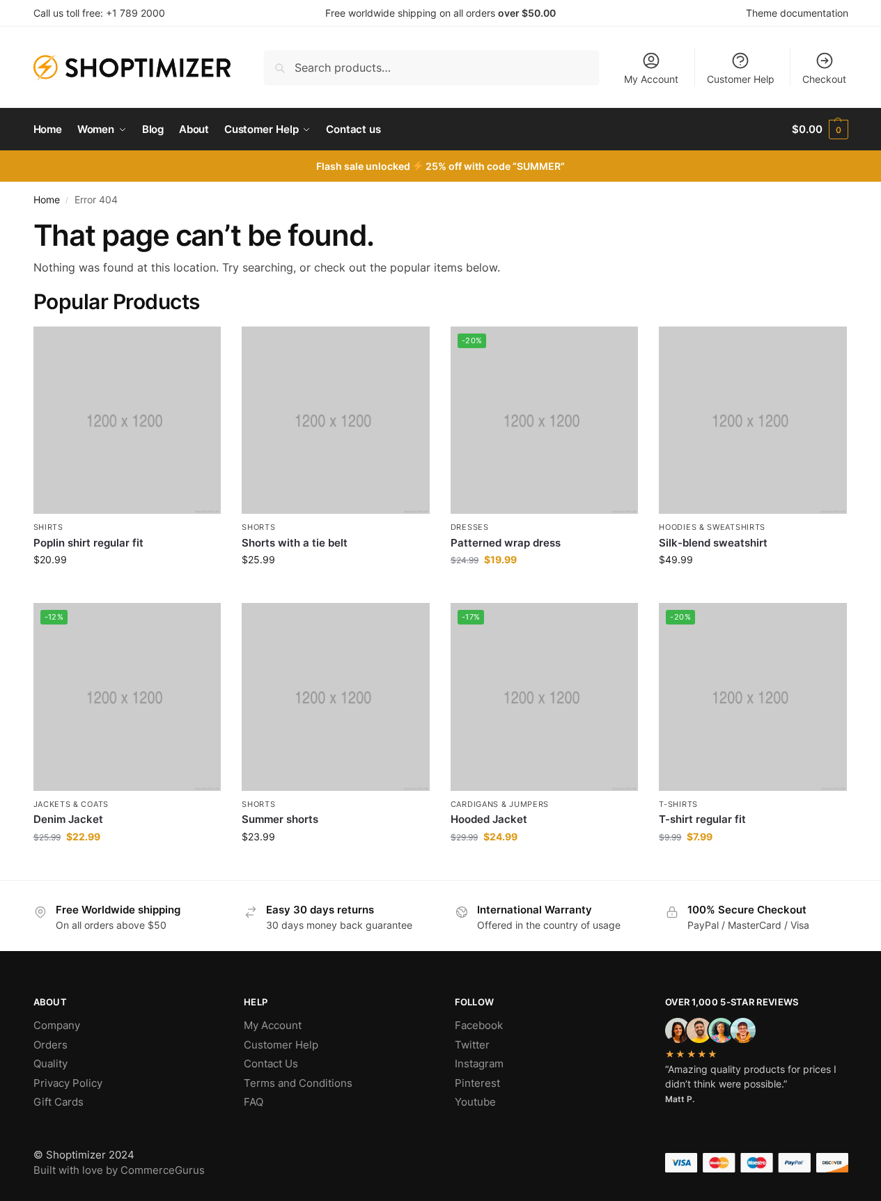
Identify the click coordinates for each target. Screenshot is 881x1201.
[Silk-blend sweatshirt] (753, 421)
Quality (50, 1063)
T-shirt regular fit (702, 819)
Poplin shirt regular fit (88, 542)
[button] (820, 129)
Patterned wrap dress (506, 542)
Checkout (824, 79)
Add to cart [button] (127, 589)
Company (56, 1025)
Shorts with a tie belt (295, 542)
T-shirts (678, 804)
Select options (753, 589)
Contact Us (271, 1063)
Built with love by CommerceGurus (119, 1170)
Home (46, 199)
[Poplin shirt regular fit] (127, 421)
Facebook (479, 1025)
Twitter (472, 1044)
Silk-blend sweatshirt (713, 542)
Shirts (48, 527)
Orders (50, 1044)
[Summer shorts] (336, 697)
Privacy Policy (67, 1083)
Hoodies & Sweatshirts (712, 527)
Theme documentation (797, 13)
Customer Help (740, 79)
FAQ (253, 1101)
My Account (651, 79)
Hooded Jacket (489, 819)
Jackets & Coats (71, 804)
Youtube (475, 1101)
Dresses (470, 527)
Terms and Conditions (298, 1083)
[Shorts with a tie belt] (336, 421)
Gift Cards (58, 1101)
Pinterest (477, 1083)
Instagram (479, 1063)
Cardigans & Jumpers (500, 804)
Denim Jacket (68, 819)
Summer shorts (280, 819)
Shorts (258, 527)
